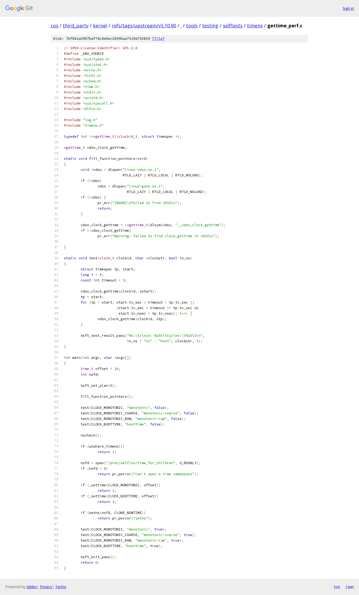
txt (337, 586)
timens (255, 25)
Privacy (46, 586)
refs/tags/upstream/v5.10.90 (144, 25)
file (158, 38)
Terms (60, 586)
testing (210, 25)
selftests (233, 25)
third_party (76, 25)
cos (54, 25)
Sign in (348, 8)
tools (192, 25)
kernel (100, 25)
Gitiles (32, 586)
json (349, 586)
